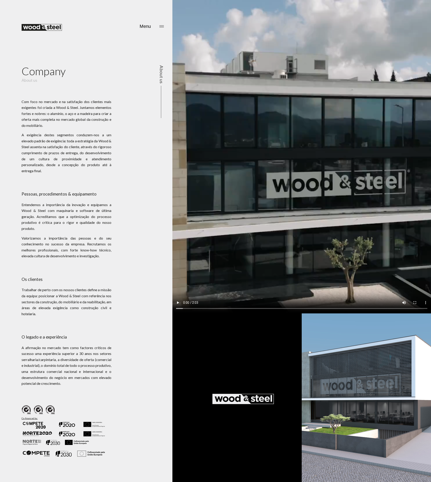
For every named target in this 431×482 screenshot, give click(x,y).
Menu (145, 26)
